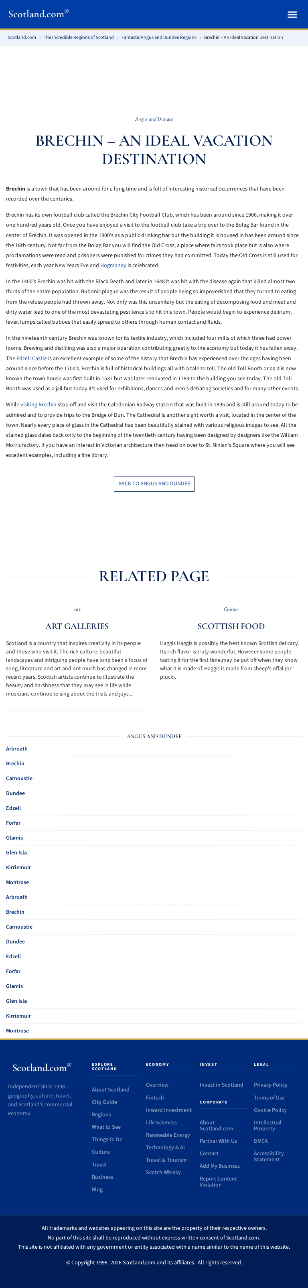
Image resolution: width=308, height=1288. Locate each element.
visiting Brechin (38, 405)
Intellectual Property (268, 1126)
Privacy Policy (271, 1085)
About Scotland (111, 1090)
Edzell (13, 808)
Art (77, 609)
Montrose (17, 882)
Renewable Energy (168, 1135)
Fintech (155, 1098)
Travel (99, 1165)
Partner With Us (218, 1141)
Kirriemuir (18, 868)
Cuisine (231, 609)
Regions (101, 1115)
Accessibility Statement (269, 1157)
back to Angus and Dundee (154, 484)
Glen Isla (16, 853)
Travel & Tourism (166, 1160)
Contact (209, 1154)
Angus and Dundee (154, 119)
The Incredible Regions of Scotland (79, 37)
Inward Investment (169, 1110)
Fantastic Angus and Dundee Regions (159, 37)
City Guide (104, 1102)
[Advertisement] (154, 75)
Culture (101, 1152)
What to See (106, 1127)
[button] (292, 14)
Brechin (15, 764)
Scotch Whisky (163, 1172)
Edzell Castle (31, 359)
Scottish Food (230, 626)
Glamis (14, 838)
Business (102, 1177)
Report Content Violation (218, 1182)
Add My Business (220, 1166)
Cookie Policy (270, 1110)
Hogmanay (113, 266)
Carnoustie (19, 779)
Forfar (13, 823)
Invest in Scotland (221, 1085)
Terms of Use (269, 1098)
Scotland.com (38, 14)
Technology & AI (165, 1148)
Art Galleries (77, 626)
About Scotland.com (216, 1126)
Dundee (15, 793)
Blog (97, 1190)
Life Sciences (161, 1123)
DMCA (261, 1141)
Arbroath (17, 749)
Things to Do (107, 1140)
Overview (157, 1085)
